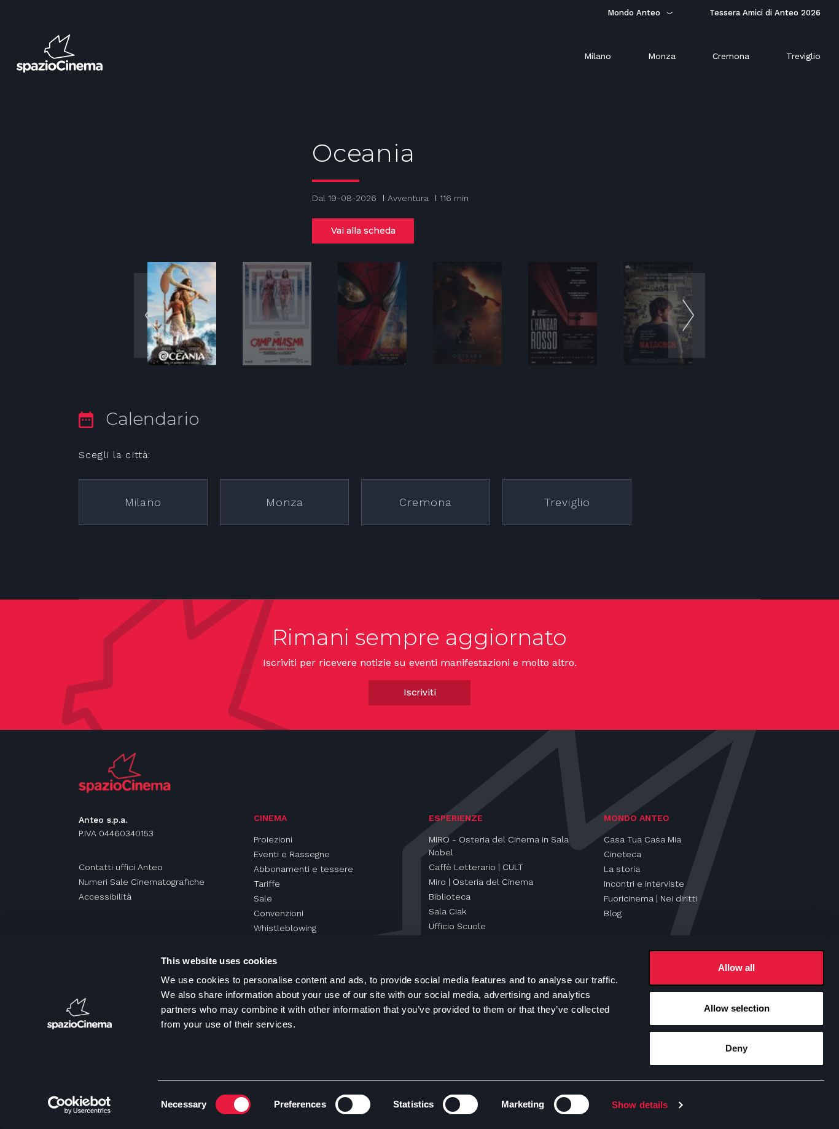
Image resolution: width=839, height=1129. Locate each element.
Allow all (736, 967)
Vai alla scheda (363, 230)
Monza (284, 502)
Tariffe (267, 884)
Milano (143, 502)
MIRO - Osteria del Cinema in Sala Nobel (499, 845)
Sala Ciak (447, 911)
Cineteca (622, 854)
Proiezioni (273, 839)
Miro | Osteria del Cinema (481, 882)
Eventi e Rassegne (292, 854)
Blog (613, 913)
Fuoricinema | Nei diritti (650, 898)
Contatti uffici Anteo (121, 867)
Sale (263, 898)
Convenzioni (278, 913)
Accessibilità (105, 896)
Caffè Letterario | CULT (476, 867)
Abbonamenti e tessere (303, 869)
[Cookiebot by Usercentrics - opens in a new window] (79, 1105)
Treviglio (567, 502)
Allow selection (737, 1008)
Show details (640, 1104)
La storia (622, 869)
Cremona (425, 502)
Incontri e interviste (644, 884)
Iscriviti (420, 692)
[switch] (352, 1104)
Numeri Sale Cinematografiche (142, 882)
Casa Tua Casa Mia (642, 839)
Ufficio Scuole (457, 926)
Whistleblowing (285, 928)
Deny (736, 1048)
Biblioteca (449, 896)
